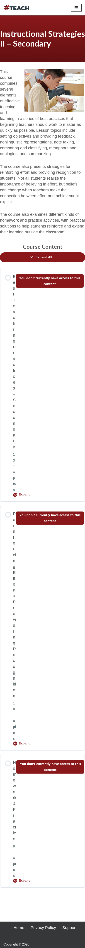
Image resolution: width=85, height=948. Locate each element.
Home (18, 927)
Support (69, 927)
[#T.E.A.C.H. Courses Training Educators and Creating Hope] (17, 7)
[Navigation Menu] (76, 8)
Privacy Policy (43, 927)
